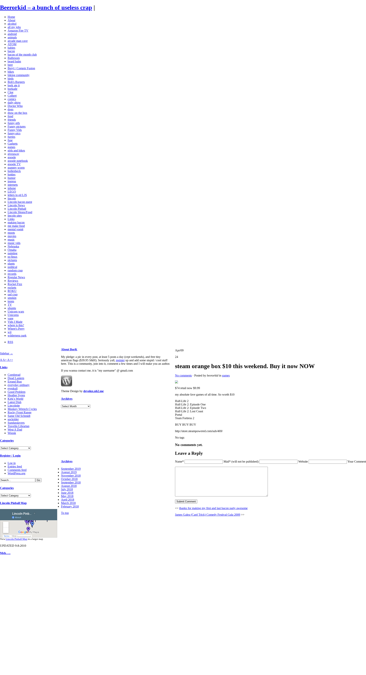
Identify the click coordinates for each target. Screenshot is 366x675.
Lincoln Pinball (17, 208)
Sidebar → (6, 353)
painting (12, 253)
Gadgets (13, 143)
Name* (179, 461)
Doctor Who (15, 106)
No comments (183, 375)
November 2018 (71, 475)
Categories (7, 440)
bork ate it (14, 85)
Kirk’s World (15, 398)
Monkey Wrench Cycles (22, 409)
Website (303, 461)
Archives (66, 398)
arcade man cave (18, 40)
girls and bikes (16, 150)
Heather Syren (16, 395)
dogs (10, 109)
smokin (12, 297)
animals (12, 37)
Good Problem (16, 391)
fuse (10, 140)
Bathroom (14, 58)
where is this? (16, 325)
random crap (15, 270)
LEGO (12, 191)
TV (10, 304)
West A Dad (15, 429)
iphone (12, 188)
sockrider (13, 419)
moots (11, 232)
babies (11, 47)
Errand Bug (15, 381)
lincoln (12, 198)
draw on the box (17, 112)
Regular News (16, 277)
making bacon (16, 222)
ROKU (12, 291)
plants (11, 263)
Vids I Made (15, 321)
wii (9, 332)
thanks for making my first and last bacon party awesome (213, 508)
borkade (12, 88)
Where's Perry (16, 328)
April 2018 (67, 499)
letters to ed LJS (17, 195)
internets (13, 184)
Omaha (12, 249)
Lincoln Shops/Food (20, 212)
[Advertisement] (11, 616)
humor (11, 178)
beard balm (14, 61)
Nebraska (13, 246)
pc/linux (12, 256)
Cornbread (14, 374)
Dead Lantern (16, 378)
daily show (14, 102)
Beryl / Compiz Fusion (21, 68)
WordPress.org (16, 473)
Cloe (10, 92)
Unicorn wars (16, 311)
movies (12, 236)
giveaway (13, 154)
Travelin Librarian (18, 426)
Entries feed (15, 466)
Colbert (12, 95)
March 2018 (68, 503)
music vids (14, 243)
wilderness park (17, 335)
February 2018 (70, 506)
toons (11, 301)
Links (11, 219)
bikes (11, 71)
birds (11, 78)
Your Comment (357, 461)
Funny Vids (15, 130)
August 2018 (69, 485)
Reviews (13, 280)
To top (65, 513)
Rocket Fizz (15, 284)
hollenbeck (14, 171)
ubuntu (12, 308)
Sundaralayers (16, 422)
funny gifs (14, 123)
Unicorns (13, 315)
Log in (12, 463)
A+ (5, 359)
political (12, 267)
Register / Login (10, 455)
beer (10, 64)
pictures (12, 260)
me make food (16, 225)
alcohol (12, 23)
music (11, 239)
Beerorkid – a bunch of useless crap (46, 7)
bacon (11, 51)
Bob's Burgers (16, 82)
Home (11, 16)
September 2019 (71, 468)
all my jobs (14, 27)
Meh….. (5, 553)
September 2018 (71, 482)
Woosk (12, 433)
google (12, 157)
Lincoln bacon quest (20, 201)
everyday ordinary (19, 385)
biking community (19, 75)
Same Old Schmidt (19, 415)
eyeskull (13, 388)
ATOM (12, 44)
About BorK (69, 349)
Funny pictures (17, 126)
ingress (12, 181)
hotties (11, 174)
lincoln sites (15, 215)
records (12, 273)
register (120, 360)
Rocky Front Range (19, 412)
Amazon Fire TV (18, 30)
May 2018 (67, 496)
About (11, 20)
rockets (12, 287)
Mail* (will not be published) (241, 461)
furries (11, 136)
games (11, 147)
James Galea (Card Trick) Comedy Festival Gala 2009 (207, 514)
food (10, 116)
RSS (10, 342)
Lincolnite (14, 405)
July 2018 (67, 489)
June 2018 (67, 492)
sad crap (13, 294)
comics (12, 99)
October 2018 (69, 479)
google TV (14, 164)
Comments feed (17, 470)
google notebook (18, 160)
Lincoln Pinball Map (13, 503)
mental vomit (15, 229)
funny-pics (14, 133)
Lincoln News (16, 205)
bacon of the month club (22, 54)
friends (12, 119)
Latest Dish (14, 402)
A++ (10, 359)
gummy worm (16, 167)
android (12, 34)
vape (10, 318)
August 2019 (69, 472)
